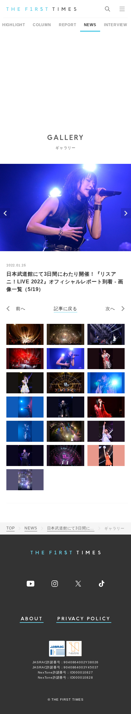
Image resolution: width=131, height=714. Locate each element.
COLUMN (42, 25)
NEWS (90, 25)
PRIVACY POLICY (83, 619)
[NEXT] (126, 213)
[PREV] (5, 213)
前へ (20, 308)
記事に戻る (65, 308)
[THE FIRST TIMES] (41, 9)
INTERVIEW (115, 25)
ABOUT (32, 619)
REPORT (67, 25)
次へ (110, 308)
